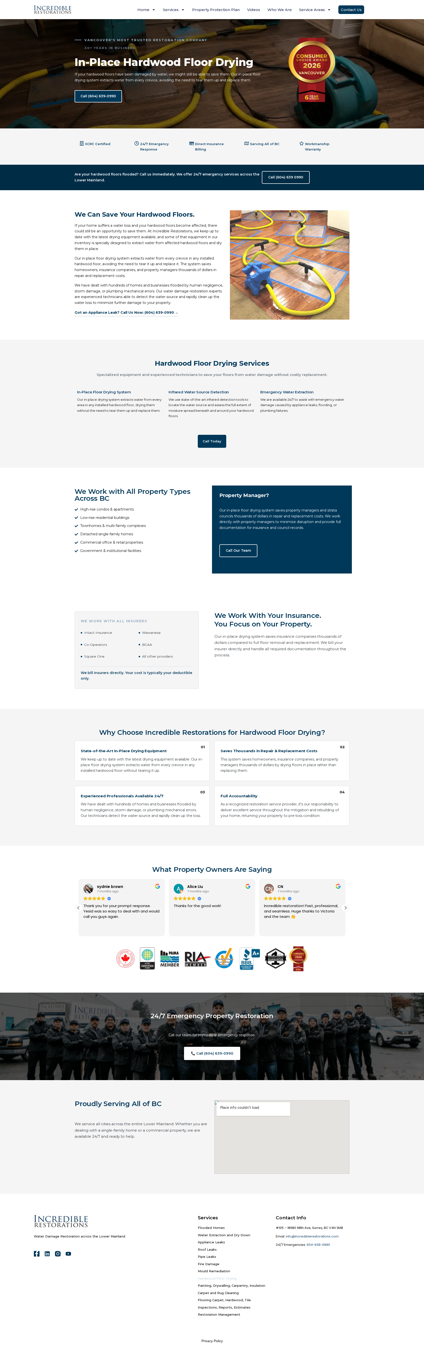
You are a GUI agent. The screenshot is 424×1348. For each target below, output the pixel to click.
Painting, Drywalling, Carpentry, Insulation (231, 1285)
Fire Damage (208, 1264)
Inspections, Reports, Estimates (224, 1307)
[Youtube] (68, 1254)
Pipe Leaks (207, 1257)
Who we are (279, 9)
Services (171, 9)
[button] (345, 907)
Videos (253, 9)
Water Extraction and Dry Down (224, 1235)
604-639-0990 (318, 1244)
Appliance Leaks (211, 1242)
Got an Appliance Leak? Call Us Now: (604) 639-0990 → (126, 312)
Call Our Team (238, 550)
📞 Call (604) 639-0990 (212, 1053)
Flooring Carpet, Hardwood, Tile (224, 1300)
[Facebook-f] (37, 1254)
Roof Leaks (207, 1249)
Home (143, 9)
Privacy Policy (212, 1341)
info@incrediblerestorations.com (312, 1236)
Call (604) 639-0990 (98, 96)
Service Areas (312, 9)
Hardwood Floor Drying (217, 1278)
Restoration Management (219, 1314)
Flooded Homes (211, 1228)
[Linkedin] (47, 1254)
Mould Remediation (214, 1271)
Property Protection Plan (216, 9)
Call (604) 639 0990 (285, 177)
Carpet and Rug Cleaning (218, 1293)
